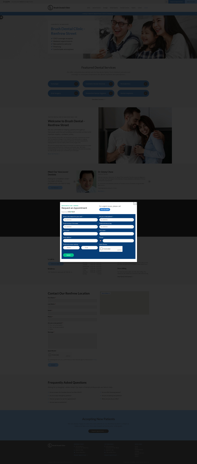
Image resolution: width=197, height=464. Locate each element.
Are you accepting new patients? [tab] (112, 395)
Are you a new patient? (106, 216)
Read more (101, 183)
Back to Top (146, 462)
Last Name (52, 304)
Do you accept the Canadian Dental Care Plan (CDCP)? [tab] (66, 392)
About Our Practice (53, 154)
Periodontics (125, 84)
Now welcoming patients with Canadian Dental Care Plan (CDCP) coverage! (98, 13)
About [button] (88, 7)
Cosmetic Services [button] (124, 7)
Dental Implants (114, 7)
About (136, 448)
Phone (101, 237)
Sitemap (141, 462)
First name (66, 230)
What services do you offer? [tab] (110, 399)
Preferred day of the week (70, 223)
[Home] (59, 7)
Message (51, 332)
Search (137, 462)
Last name (102, 230)
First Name (52, 298)
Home (136, 446)
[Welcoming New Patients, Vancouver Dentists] (98, 37)
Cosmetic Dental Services (95, 84)
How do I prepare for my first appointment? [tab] (63, 399)
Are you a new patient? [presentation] (55, 323)
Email (86, 247)
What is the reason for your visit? (73, 216)
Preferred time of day (105, 223)
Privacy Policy (126, 462)
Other (51, 329)
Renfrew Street (79, 444)
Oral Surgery (56, 93)
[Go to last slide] (74, 181)
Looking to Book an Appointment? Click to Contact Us (98, 13)
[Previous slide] (1, 13)
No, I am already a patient (56, 327)
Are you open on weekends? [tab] (58, 402)
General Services (139, 449)
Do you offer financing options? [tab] (111, 392)
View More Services (98, 99)
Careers (140, 7)
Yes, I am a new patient (55, 325)
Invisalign (105, 7)
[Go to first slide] (196, 13)
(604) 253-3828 (105, 209)
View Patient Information (124, 276)
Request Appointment (80, 455)
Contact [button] (146, 7)
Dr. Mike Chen (102, 180)
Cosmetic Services (139, 453)
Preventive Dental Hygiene (96, 93)
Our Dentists (54, 187)
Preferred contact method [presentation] (70, 244)
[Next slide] (149, 181)
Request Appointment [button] (176, 1)
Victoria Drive (109, 444)
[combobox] (101, 240)
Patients (134, 7)
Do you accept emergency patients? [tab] (60, 395)
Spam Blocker (103, 244)
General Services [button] (96, 7)
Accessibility (132, 462)
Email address (67, 237)
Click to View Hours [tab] (80, 452)
